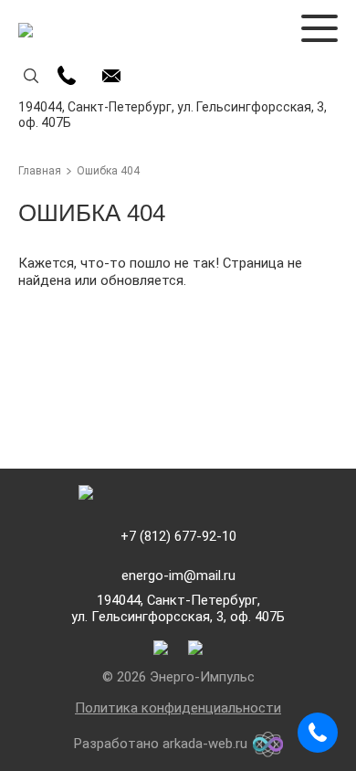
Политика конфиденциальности (178, 708)
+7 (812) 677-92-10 (178, 536)
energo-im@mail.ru (178, 576)
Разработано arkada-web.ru (160, 743)
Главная (39, 170)
